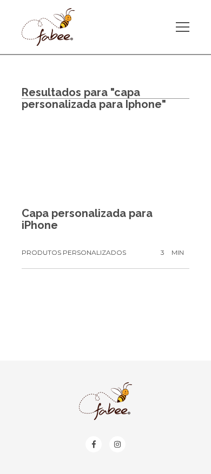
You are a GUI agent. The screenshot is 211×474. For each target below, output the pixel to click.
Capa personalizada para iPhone (87, 219)
